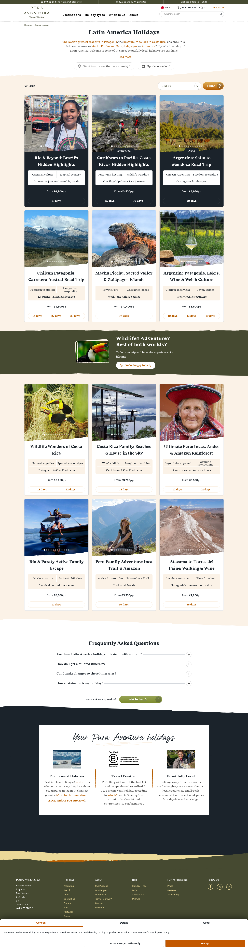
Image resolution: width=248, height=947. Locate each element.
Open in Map (22, 904)
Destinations (71, 15)
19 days (138, 201)
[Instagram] (220, 887)
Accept (205, 943)
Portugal (68, 912)
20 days (192, 201)
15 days (56, 201)
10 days (172, 316)
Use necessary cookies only (124, 943)
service (80, 782)
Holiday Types (95, 15)
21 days (206, 489)
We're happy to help (138, 365)
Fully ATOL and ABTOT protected (131, 2)
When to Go (117, 15)
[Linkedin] (229, 887)
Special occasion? (158, 66)
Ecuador (68, 903)
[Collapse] (188, 654)
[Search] (220, 14)
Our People (100, 890)
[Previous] (28, 124)
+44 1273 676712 (191, 7)
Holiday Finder (139, 886)
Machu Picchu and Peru (106, 46)
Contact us (218, 7)
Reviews (171, 890)
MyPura (136, 899)
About (133, 15)
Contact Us (138, 894)
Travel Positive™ (103, 899)
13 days (191, 316)
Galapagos (130, 46)
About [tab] (206, 922)
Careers (99, 903)
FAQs (134, 890)
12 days (56, 604)
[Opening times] (202, 7)
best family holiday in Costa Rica (144, 42)
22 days (56, 316)
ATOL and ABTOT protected (66, 800)
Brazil (67, 890)
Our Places (100, 894)
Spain (67, 916)
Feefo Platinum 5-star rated (68, 2)
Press (170, 886)
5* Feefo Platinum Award (72, 795)
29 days (75, 316)
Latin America (41, 25)
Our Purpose (101, 886)
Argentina (69, 886)
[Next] (84, 124)
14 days (37, 316)
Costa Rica (69, 899)
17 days (124, 316)
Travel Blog (173, 894)
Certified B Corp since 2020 (194, 2)
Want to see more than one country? (106, 66)
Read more (124, 56)
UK (166, 7)
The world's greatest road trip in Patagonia (89, 42)
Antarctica (148, 46)
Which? (112, 795)
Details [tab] (124, 922)
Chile (66, 894)
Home (27, 25)
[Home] (38, 12)
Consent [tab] (41, 922)
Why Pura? (100, 907)
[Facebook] (210, 887)
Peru (66, 907)
